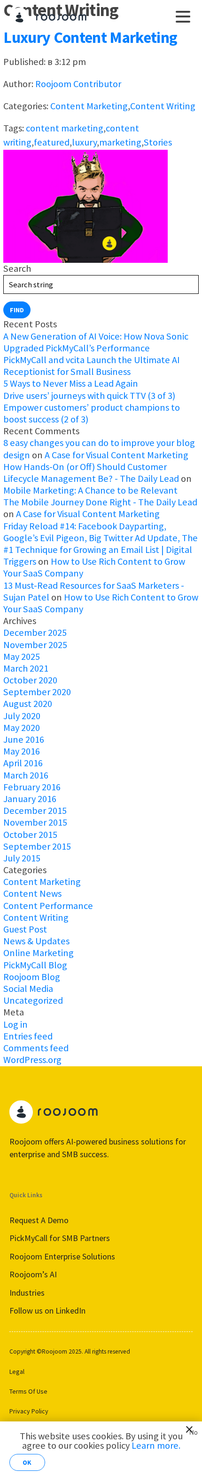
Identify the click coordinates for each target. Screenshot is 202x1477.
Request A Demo (39, 1220)
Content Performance (48, 906)
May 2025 (21, 656)
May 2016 (21, 751)
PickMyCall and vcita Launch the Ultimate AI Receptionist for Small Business (91, 366)
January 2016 (29, 799)
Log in (15, 1024)
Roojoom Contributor (78, 84)
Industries (27, 1292)
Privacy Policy (28, 1411)
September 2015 (37, 846)
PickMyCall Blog (35, 965)
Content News (32, 893)
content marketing (64, 128)
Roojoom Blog (31, 977)
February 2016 (32, 787)
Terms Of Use (28, 1391)
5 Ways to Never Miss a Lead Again (70, 383)
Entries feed (28, 1036)
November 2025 (35, 645)
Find (17, 310)
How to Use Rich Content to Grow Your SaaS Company (94, 567)
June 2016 (23, 739)
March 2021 (25, 668)
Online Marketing (38, 953)
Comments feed (36, 1048)
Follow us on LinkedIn (47, 1310)
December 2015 (35, 810)
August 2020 (27, 704)
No (191, 1430)
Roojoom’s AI (33, 1274)
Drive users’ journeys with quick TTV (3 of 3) (89, 396)
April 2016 (23, 763)
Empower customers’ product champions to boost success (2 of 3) (91, 413)
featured (52, 142)
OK (27, 1462)
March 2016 (25, 775)
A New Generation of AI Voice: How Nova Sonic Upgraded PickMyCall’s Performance (95, 342)
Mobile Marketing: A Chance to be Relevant (90, 490)
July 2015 (21, 858)
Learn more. (156, 1445)
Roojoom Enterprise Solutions (62, 1256)
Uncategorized (33, 1000)
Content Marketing (89, 106)
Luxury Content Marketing (90, 37)
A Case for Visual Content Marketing (116, 455)
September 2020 (37, 692)
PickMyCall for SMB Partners (59, 1238)
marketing (120, 142)
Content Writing (162, 106)
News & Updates (36, 941)
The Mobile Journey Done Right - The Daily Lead (100, 502)
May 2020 (21, 728)
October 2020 (30, 680)
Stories (158, 142)
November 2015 (35, 822)
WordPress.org (32, 1060)
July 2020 (21, 716)
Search (17, 268)
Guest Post (25, 929)
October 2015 (30, 834)
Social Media (28, 988)
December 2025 (35, 632)
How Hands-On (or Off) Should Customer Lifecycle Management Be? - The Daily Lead (91, 473)
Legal (16, 1371)
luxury (84, 142)
